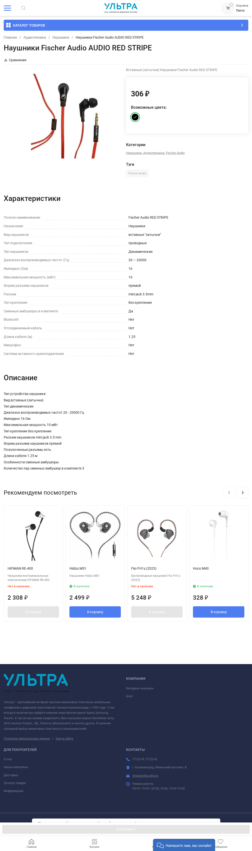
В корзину (33, 612)
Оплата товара (15, 783)
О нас (8, 759)
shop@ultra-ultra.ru (145, 775)
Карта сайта (64, 738)
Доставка (11, 775)
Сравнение (17, 60)
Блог (129, 696)
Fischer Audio (175, 153)
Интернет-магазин (140, 688)
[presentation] (229, 492)
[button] (184, 845)
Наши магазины (16, 767)
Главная (10, 37)
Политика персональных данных (27, 738)
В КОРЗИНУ (126, 829)
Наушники (60, 37)
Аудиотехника (34, 37)
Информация (13, 791)
